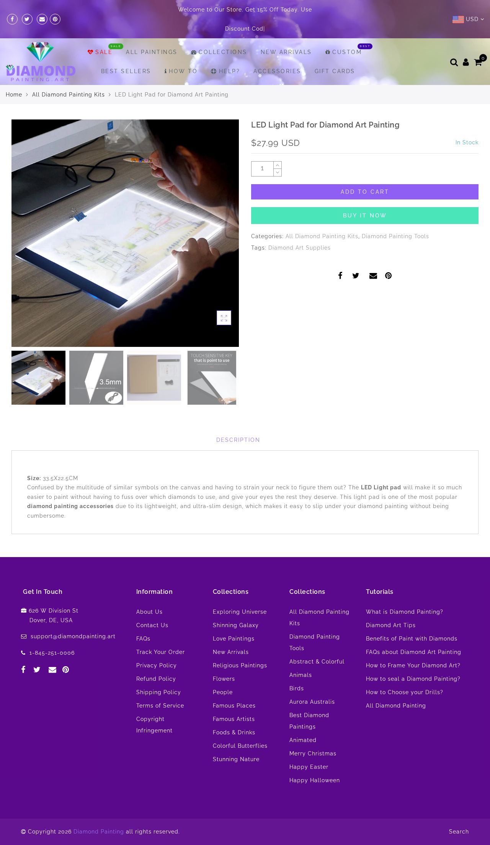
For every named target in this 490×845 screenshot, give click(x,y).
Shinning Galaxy (236, 625)
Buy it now (365, 215)
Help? (229, 71)
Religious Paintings (240, 665)
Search (459, 832)
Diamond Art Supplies (299, 248)
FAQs (143, 639)
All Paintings (152, 52)
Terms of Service (160, 706)
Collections (223, 52)
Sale (104, 52)
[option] (125, 233)
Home (14, 95)
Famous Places (234, 706)
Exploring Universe (240, 612)
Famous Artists (234, 719)
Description (238, 440)
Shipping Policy (158, 692)
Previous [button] (25, 237)
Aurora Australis (312, 702)
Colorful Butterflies (240, 746)
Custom (347, 52)
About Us (149, 612)
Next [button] (215, 237)
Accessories (277, 71)
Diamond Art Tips (391, 625)
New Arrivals (286, 52)
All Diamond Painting (396, 706)
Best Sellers (126, 71)
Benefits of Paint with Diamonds (411, 639)
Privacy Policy (156, 665)
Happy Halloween (314, 780)
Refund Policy (156, 679)
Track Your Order (160, 652)
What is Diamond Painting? (404, 612)
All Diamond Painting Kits (68, 95)
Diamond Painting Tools (395, 236)
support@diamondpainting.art (73, 636)
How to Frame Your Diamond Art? (413, 665)
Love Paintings (234, 639)
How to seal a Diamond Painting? (413, 679)
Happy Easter (308, 767)
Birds (296, 688)
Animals (300, 675)
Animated (303, 740)
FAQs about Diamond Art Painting (413, 652)
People (223, 692)
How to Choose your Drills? (404, 692)
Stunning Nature (236, 759)
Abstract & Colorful (317, 662)
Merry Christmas (312, 753)
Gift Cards (335, 71)
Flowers (224, 679)
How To (183, 71)
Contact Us (152, 625)
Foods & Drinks (234, 732)
